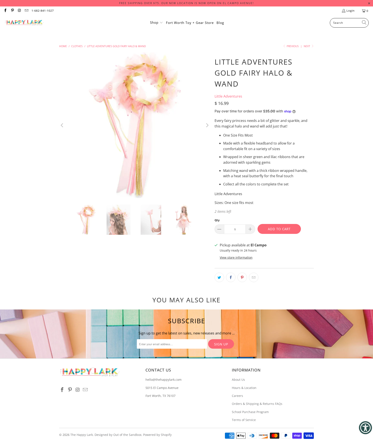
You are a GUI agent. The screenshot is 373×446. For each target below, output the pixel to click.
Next (307, 46)
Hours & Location (244, 388)
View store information (236, 257)
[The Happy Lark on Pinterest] (12, 11)
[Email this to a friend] (253, 277)
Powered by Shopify (157, 435)
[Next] (207, 125)
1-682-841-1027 (43, 10)
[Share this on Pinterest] (242, 277)
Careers (237, 396)
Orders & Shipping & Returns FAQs (257, 404)
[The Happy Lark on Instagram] (19, 11)
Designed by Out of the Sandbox (118, 435)
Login (350, 10)
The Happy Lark (81, 435)
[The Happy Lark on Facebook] (5, 11)
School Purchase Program (250, 412)
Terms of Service (244, 420)
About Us (238, 380)
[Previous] (62, 125)
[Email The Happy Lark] (26, 11)
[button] (156, 22)
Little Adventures (228, 96)
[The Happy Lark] (24, 22)
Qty (217, 220)
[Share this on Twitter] (219, 277)
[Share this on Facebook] (230, 277)
